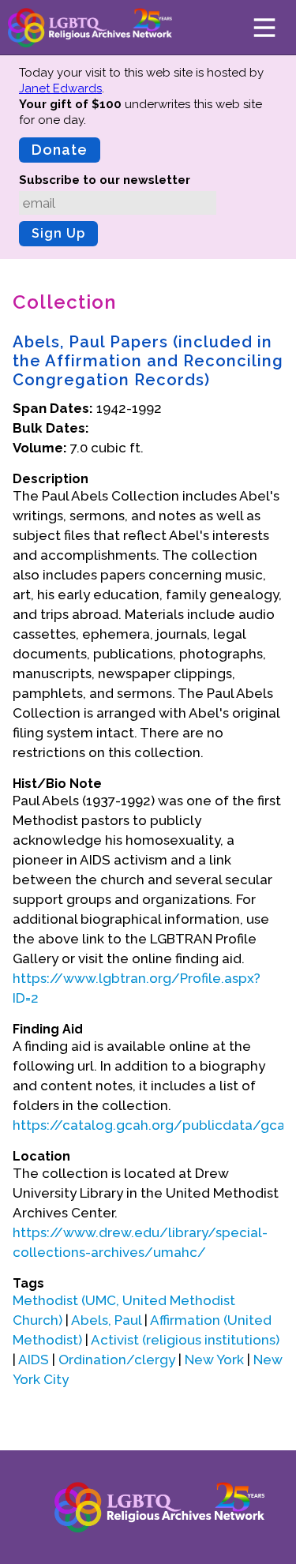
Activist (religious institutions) (185, 1340)
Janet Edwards (60, 88)
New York (214, 1359)
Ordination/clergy (116, 1359)
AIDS (33, 1359)
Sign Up (58, 233)
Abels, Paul (106, 1320)
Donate (60, 149)
